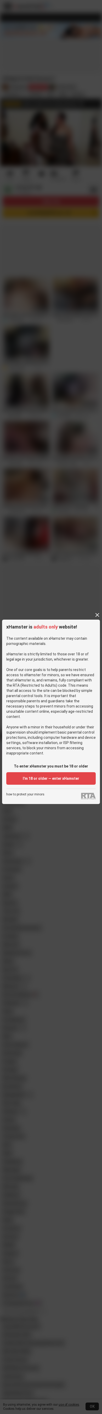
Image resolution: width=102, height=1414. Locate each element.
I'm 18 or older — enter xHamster (51, 778)
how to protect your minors (25, 794)
